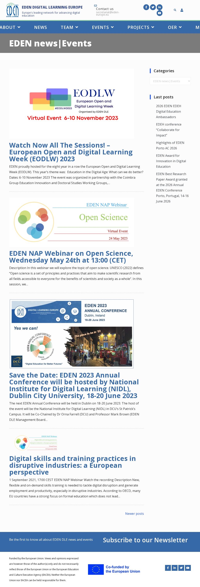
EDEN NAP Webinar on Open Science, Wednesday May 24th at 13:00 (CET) (71, 257)
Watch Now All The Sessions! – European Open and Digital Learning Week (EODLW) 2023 (71, 152)
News (40, 27)
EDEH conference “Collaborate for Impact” (168, 129)
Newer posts (134, 513)
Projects (138, 27)
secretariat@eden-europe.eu (107, 13)
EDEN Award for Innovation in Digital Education (171, 161)
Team (67, 27)
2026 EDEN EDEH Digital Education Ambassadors (168, 111)
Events (100, 27)
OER (172, 27)
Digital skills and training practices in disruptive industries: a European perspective (72, 465)
